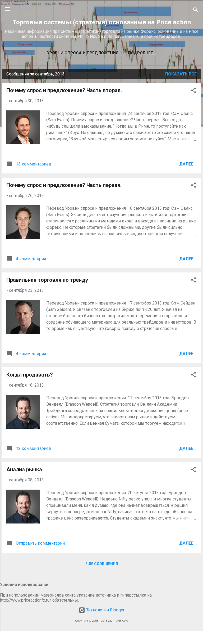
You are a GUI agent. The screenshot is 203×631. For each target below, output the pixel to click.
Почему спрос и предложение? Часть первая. (64, 185)
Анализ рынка (24, 469)
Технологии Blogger (104, 609)
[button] (193, 91)
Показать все (181, 74)
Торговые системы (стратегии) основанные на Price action (101, 22)
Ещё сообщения (101, 564)
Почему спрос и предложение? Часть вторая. (64, 90)
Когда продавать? (29, 375)
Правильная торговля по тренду (47, 280)
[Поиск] (195, 11)
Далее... (188, 164)
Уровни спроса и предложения (82, 53)
